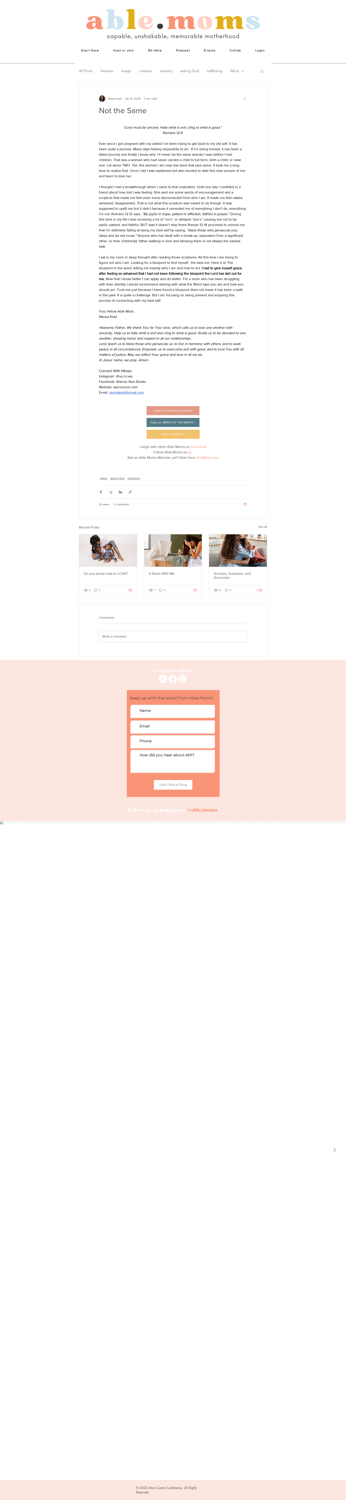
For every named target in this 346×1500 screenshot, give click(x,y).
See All (262, 526)
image (126, 71)
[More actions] (244, 98)
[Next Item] (335, 1150)
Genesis (107, 71)
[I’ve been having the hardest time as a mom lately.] (173, 550)
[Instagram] (182, 679)
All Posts (86, 71)
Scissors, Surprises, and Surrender (232, 576)
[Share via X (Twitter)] (111, 492)
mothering (134, 478)
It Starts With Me (162, 574)
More (234, 71)
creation (145, 71)
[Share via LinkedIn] (120, 492)
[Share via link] (130, 492)
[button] (155, 50)
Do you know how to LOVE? (106, 574)
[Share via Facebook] (101, 492)
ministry (166, 71)
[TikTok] (163, 679)
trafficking (214, 71)
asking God (189, 71)
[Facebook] (173, 679)
